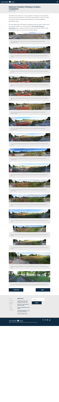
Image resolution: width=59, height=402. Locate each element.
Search (36, 302)
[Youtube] (49, 320)
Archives (11, 300)
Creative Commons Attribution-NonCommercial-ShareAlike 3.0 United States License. (26, 322)
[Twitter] (45, 320)
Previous (16, 289)
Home (11, 298)
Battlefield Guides (11, 303)
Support (11, 307)
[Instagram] (47, 320)
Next (42, 289)
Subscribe (11, 309)
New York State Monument (22, 313)
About (11, 305)
